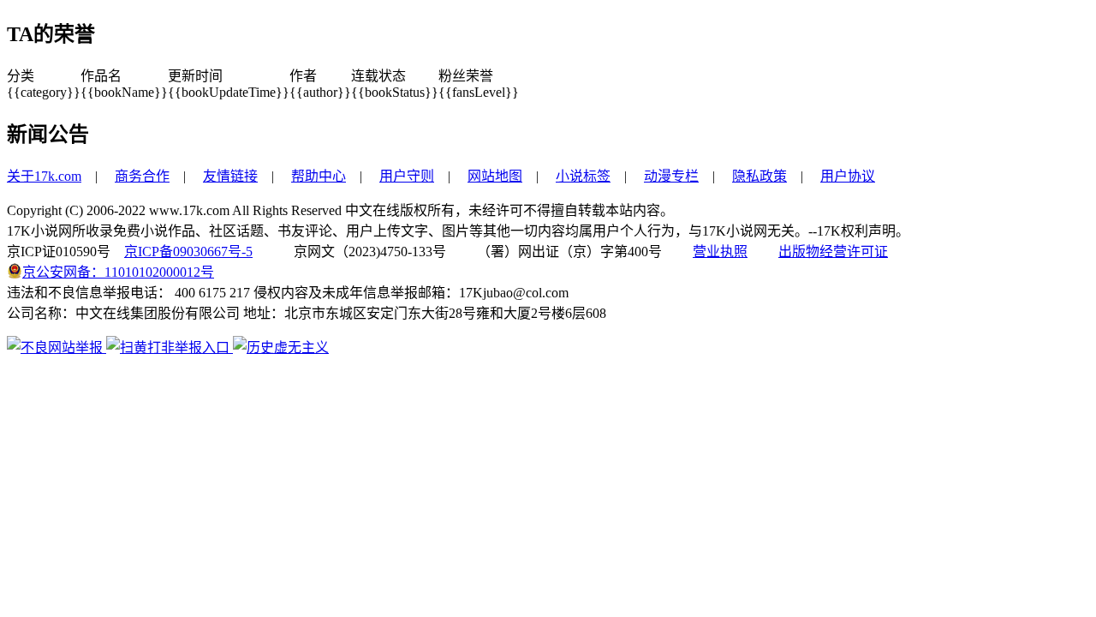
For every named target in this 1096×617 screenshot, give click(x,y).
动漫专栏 (671, 176)
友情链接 (230, 176)
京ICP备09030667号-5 (188, 251)
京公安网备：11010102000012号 (118, 272)
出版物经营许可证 (833, 251)
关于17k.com (44, 176)
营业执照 (720, 251)
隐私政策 (759, 176)
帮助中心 (318, 176)
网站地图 (495, 176)
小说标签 (583, 176)
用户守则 (406, 176)
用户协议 (847, 176)
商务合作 (142, 176)
